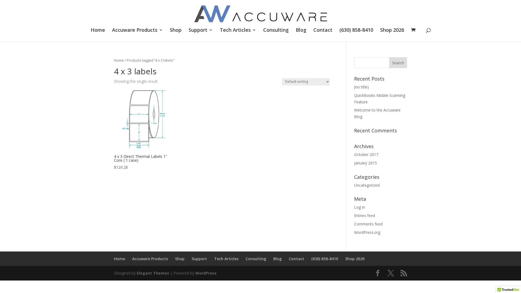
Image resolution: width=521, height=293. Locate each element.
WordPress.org (367, 232)
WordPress (206, 273)
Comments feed (368, 224)
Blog (301, 30)
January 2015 (365, 162)
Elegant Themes (153, 273)
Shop (176, 30)
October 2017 (366, 154)
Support (198, 30)
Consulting (276, 30)
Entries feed (364, 215)
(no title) (361, 87)
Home (98, 30)
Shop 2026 (392, 30)
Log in (359, 207)
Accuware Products (134, 30)
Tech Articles (235, 30)
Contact (322, 30)
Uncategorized (367, 185)
